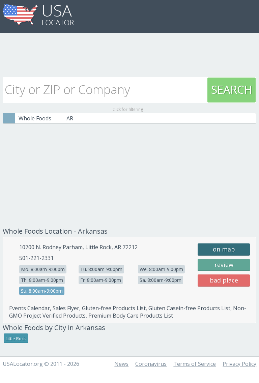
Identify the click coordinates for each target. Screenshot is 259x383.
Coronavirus (151, 363)
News (121, 363)
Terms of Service (194, 363)
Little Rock (16, 338)
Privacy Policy (239, 363)
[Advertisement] (129, 53)
